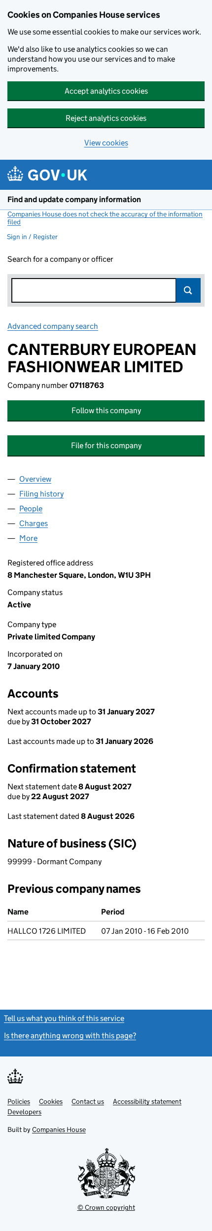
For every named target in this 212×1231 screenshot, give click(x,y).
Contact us (87, 1101)
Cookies (51, 1101)
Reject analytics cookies (106, 118)
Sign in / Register (32, 236)
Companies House (59, 1129)
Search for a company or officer (60, 259)
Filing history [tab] (41, 493)
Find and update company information (74, 199)
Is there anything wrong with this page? (70, 1035)
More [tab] (28, 538)
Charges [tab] (33, 523)
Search (188, 290)
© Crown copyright (106, 1207)
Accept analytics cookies (106, 91)
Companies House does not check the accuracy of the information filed (105, 218)
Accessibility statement (147, 1101)
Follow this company (106, 410)
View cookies (106, 142)
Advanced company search (52, 326)
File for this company (106, 445)
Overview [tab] (35, 479)
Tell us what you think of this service (64, 1018)
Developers (24, 1111)
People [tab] (30, 508)
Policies (18, 1101)
